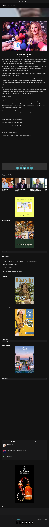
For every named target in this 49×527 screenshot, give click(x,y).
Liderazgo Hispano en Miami (23, 189)
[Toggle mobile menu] (46, 5)
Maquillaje (9, 456)
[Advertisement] (24, 149)
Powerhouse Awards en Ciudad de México (12, 258)
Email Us (45, 519)
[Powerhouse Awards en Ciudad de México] (4, 450)
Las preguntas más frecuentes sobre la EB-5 (12, 271)
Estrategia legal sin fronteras (9, 189)
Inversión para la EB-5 (7, 268)
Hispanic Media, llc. (36, 518)
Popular (13, 441)
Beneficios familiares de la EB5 (10, 264)
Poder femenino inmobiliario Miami (39, 190)
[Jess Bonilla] (4, 444)
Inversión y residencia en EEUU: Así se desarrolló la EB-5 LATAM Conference (20, 261)
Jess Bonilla (10, 444)
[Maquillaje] (4, 456)
